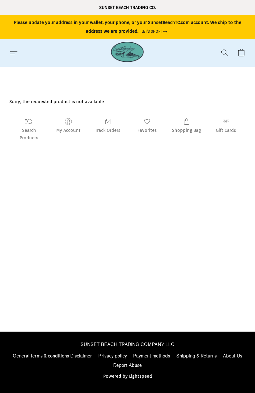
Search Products (29, 134)
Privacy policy (112, 356)
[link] (155, 31)
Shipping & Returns (196, 356)
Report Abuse (127, 365)
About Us (232, 356)
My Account (68, 130)
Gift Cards (226, 130)
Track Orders (107, 130)
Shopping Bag (186, 130)
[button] (127, 53)
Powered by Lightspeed (127, 376)
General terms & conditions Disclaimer (52, 356)
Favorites (147, 130)
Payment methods (151, 356)
